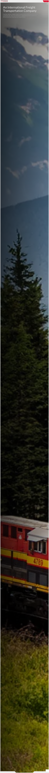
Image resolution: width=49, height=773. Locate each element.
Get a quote (46, 1)
